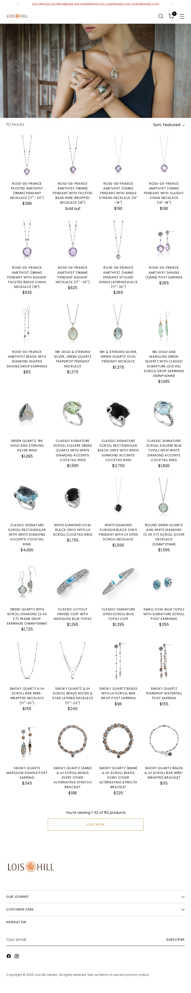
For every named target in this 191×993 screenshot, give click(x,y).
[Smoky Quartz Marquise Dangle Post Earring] (27, 741)
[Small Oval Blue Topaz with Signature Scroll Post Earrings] (164, 582)
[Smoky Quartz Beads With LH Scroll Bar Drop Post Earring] (118, 661)
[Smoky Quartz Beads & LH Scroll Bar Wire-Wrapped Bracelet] (164, 741)
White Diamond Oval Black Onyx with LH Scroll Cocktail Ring (73, 530)
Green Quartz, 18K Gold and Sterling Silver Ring (27, 445)
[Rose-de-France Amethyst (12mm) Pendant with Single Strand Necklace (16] (118, 156)
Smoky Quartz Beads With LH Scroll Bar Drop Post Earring (118, 693)
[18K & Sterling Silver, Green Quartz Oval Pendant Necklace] (118, 325)
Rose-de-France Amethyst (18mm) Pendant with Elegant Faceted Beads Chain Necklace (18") (27, 277)
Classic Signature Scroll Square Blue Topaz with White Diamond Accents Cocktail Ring (164, 450)
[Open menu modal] (182, 16)
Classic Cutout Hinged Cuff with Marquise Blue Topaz (73, 614)
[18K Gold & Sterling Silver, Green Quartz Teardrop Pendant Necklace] (73, 325)
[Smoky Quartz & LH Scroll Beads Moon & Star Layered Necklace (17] (73, 661)
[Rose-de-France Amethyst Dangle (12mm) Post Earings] (164, 240)
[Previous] (18, 4)
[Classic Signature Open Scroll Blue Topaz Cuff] (118, 582)
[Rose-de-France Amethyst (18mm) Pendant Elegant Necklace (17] (73, 240)
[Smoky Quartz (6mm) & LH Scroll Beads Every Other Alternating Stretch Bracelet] (73, 741)
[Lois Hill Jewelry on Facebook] (9, 957)
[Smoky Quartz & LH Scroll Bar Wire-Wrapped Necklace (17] (27, 661)
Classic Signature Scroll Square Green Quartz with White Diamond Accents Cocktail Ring (72, 450)
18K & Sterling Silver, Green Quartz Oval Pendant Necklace (118, 356)
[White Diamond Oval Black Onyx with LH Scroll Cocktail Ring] (73, 498)
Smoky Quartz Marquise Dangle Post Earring (27, 773)
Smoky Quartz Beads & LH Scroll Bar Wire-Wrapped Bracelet (164, 773)
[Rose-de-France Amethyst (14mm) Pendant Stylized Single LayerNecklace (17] (118, 240)
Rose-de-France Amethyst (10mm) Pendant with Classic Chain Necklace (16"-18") (164, 193)
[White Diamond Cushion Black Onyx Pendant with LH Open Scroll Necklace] (118, 498)
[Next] (172, 4)
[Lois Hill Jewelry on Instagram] (17, 957)
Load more (95, 824)
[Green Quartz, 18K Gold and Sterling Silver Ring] (27, 413)
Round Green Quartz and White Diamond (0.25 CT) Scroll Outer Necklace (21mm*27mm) (164, 534)
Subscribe (175, 939)
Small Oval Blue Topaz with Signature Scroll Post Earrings (164, 614)
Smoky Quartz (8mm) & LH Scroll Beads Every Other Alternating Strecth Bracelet (118, 777)
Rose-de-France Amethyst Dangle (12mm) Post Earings (164, 272)
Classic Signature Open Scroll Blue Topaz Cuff (118, 614)
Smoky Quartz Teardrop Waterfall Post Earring (164, 693)
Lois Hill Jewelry (46, 975)
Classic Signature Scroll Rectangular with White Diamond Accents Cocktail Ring (27, 534)
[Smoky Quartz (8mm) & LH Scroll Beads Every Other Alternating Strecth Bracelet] (118, 741)
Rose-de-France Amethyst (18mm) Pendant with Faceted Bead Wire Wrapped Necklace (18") (73, 193)
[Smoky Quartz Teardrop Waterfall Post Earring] (164, 661)
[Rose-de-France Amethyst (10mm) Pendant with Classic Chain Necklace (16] (164, 156)
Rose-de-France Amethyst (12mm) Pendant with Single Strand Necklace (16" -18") (118, 193)
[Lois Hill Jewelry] (17, 16)
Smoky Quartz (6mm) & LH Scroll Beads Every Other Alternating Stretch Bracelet (72, 777)
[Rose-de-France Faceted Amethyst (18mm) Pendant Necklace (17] (27, 156)
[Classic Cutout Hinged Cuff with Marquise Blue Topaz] (73, 582)
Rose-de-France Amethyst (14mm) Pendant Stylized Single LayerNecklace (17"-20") (118, 277)
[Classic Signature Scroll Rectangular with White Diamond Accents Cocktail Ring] (27, 498)
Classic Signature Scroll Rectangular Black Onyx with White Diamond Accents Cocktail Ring (118, 450)
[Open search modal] (161, 16)
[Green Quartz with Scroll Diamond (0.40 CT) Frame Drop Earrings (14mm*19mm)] (27, 582)
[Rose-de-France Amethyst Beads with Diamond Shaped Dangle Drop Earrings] (27, 325)
